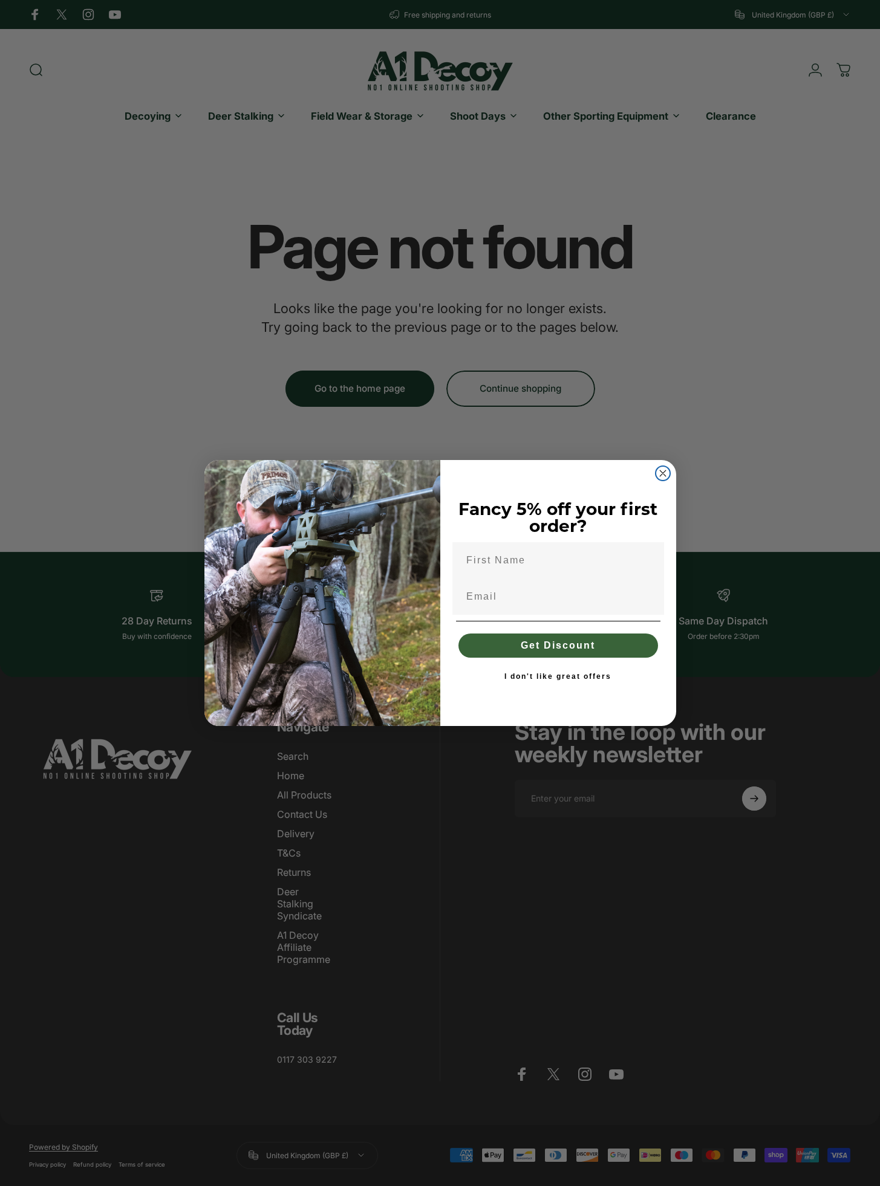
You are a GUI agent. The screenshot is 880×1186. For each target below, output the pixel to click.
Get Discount (558, 645)
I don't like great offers (557, 676)
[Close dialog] (663, 473)
